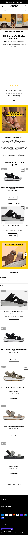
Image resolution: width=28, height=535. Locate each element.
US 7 (8, 192)
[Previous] (3, 223)
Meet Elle (14, 203)
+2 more (19, 192)
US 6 (5, 192)
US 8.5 (15, 230)
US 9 (15, 192)
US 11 (17, 393)
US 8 (12, 192)
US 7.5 (11, 230)
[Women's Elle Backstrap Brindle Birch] (14, 414)
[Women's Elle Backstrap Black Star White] (14, 452)
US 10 (13, 393)
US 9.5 (17, 468)
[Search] (25, 10)
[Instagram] (5, 525)
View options (12, 197)
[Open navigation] (2, 6)
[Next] (25, 223)
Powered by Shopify (21, 532)
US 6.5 (12, 431)
